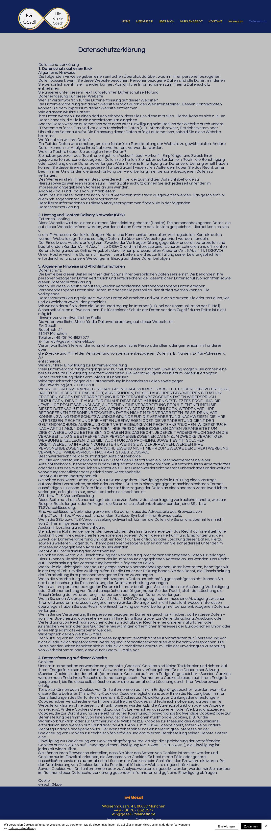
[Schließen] (266, 826)
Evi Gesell (133, 797)
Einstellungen (226, 826)
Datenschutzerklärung (22, 828)
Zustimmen (251, 826)
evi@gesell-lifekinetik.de (73, 342)
